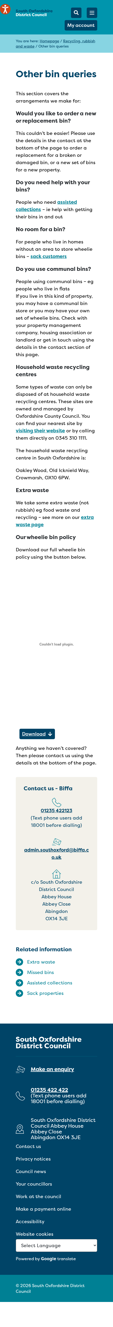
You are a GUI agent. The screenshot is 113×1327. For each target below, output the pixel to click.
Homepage (49, 40)
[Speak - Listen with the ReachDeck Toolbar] (5, 9)
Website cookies (34, 1234)
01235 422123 (56, 810)
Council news (31, 1171)
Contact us (28, 1146)
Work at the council (38, 1196)
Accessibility (30, 1221)
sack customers (48, 256)
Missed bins (40, 972)
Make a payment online (43, 1209)
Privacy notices (33, 1159)
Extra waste (41, 962)
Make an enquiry (52, 1069)
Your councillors (34, 1184)
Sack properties (45, 993)
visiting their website (40, 430)
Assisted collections (49, 982)
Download (34, 734)
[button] (92, 13)
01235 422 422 (49, 1089)
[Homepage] (34, 12)
